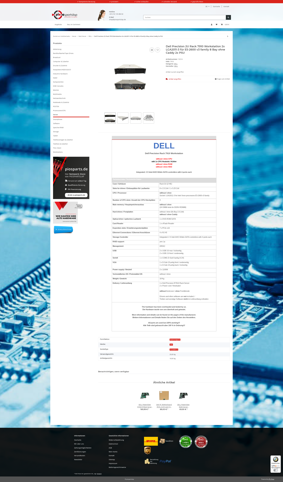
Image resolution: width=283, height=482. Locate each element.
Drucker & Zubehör (60, 66)
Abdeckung (57, 49)
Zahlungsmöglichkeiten (82, 448)
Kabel (55, 78)
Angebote (58, 24)
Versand (99, 473)
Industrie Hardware (60, 74)
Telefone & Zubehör (60, 144)
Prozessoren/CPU (59, 110)
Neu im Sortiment (73, 24)
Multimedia (57, 94)
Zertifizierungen (80, 452)
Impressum (113, 463)
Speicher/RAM (58, 127)
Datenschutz (113, 444)
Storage (56, 132)
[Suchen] (228, 17)
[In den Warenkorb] (100, 43)
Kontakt (226, 6)
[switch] (275, 470)
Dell (171, 344)
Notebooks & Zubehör (61, 102)
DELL (176, 64)
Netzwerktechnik (59, 98)
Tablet (55, 136)
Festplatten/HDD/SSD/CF (62, 70)
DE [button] (206, 6)
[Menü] (279, 456)
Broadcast (56, 57)
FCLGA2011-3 (174, 349)
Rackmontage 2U (175, 339)
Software (56, 123)
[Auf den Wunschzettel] (157, 49)
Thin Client (57, 148)
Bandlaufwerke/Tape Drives (63, 53)
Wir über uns (79, 444)
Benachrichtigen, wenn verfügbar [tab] (113, 372)
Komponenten (58, 82)
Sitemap (112, 459)
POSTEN (56, 106)
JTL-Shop (271, 479)
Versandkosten (79, 455)
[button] (211, 24)
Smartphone (57, 119)
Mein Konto (113, 452)
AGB (110, 448)
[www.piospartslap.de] (64, 15)
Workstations (58, 152)
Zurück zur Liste (58, 36)
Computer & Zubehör (61, 61)
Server (55, 115)
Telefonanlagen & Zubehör (63, 140)
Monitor (56, 90)
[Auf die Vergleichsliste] (151, 49)
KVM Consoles (58, 86)
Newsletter (78, 459)
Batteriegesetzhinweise (117, 467)
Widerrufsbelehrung (116, 440)
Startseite (216, 6)
